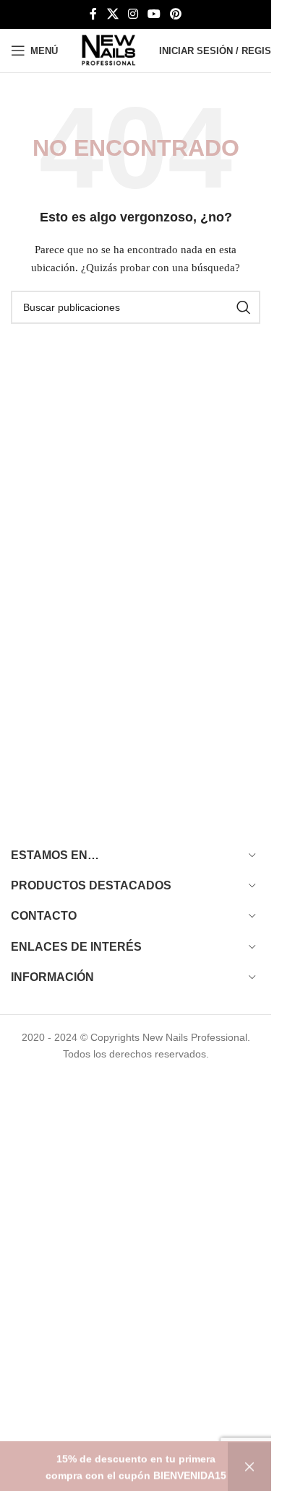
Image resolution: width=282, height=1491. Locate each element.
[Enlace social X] (112, 14)
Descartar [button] (249, 1466)
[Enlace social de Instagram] (132, 14)
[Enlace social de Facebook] (93, 14)
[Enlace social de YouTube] (154, 14)
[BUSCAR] (243, 307)
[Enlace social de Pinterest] (176, 14)
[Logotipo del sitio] (108, 50)
